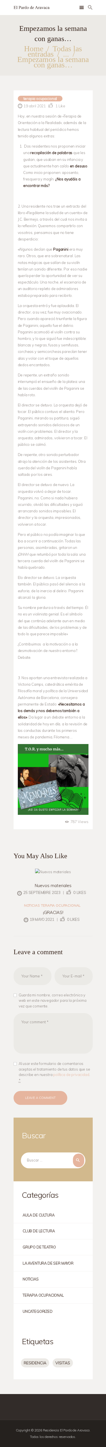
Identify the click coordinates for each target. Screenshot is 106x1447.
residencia (35, 1362)
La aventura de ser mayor (48, 1263)
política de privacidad (71, 1074)
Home (33, 48)
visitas (62, 1362)
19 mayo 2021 (42, 919)
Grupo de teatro (39, 1247)
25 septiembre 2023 (41, 892)
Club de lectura (39, 1231)
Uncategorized (38, 1311)
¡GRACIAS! (53, 912)
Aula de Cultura (38, 1215)
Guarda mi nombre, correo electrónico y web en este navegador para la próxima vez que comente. (52, 1000)
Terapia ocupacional (40, 98)
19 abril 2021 (34, 106)
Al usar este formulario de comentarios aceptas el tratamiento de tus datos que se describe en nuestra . (54, 1071)
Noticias (32, 905)
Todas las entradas (55, 51)
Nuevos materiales (53, 885)
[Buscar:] (53, 1160)
